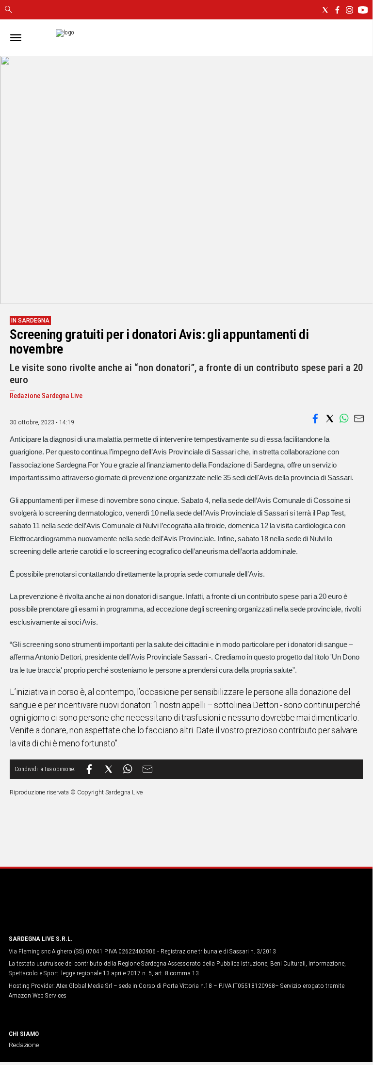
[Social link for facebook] (337, 10)
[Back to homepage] (60, 908)
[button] (315, 418)
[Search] (8, 10)
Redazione (24, 1045)
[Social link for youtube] (363, 10)
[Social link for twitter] (325, 10)
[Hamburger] (15, 37)
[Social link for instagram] (349, 10)
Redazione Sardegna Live (46, 396)
